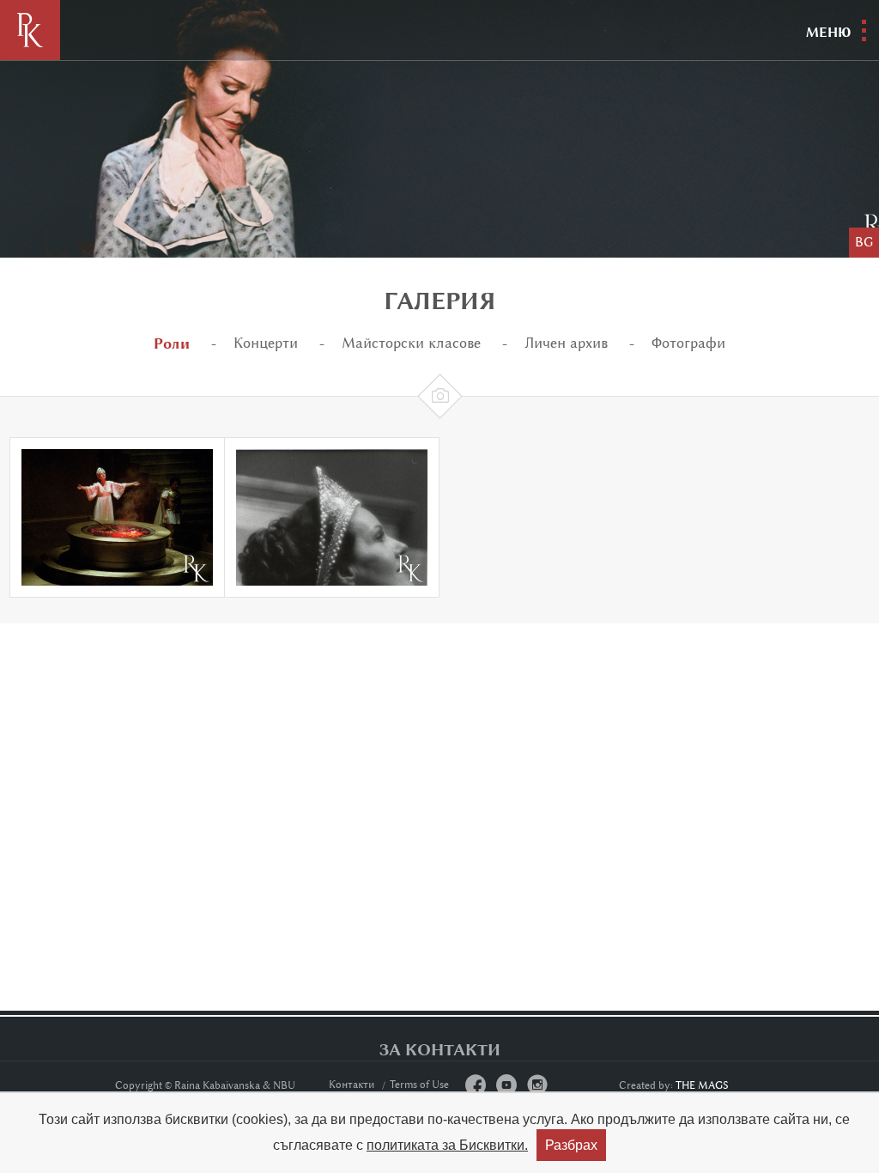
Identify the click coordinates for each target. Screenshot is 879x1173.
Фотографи (688, 343)
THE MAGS (702, 1085)
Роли (172, 343)
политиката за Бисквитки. (447, 1145)
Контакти (352, 1084)
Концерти (265, 343)
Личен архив (566, 343)
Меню (828, 32)
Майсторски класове (411, 343)
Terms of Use (419, 1084)
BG (864, 242)
